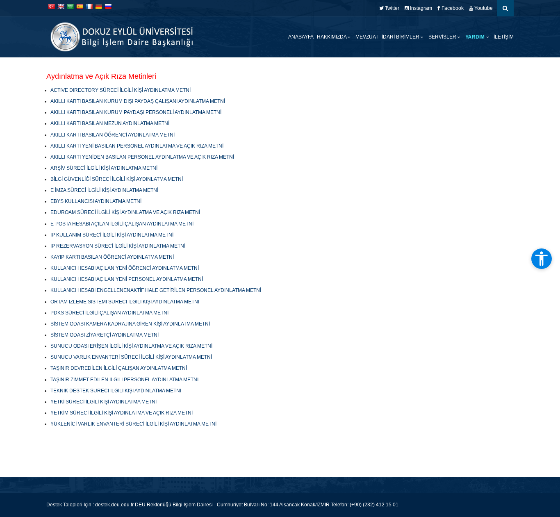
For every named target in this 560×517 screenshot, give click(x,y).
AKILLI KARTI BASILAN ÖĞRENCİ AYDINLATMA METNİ (112, 135)
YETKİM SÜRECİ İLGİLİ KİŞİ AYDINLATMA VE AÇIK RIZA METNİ (121, 413)
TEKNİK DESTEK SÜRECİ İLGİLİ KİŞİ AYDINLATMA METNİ (115, 391)
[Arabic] (70, 6)
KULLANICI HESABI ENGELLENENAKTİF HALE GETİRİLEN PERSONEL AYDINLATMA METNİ (155, 290)
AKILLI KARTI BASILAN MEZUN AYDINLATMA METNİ (109, 123)
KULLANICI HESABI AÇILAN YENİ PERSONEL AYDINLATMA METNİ (126, 279)
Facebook (452, 8)
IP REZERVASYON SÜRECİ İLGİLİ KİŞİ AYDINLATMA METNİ (117, 246)
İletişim (504, 37)
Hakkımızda (332, 37)
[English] (60, 6)
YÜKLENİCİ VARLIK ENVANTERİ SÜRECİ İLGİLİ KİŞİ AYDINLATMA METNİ (133, 424)
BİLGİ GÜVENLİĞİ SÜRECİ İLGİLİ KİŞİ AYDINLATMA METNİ (116, 179)
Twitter (391, 8)
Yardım (475, 37)
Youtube (483, 8)
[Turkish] (51, 6)
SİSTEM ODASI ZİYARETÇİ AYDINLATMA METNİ (104, 335)
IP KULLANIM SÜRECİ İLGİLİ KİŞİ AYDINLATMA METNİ (111, 235)
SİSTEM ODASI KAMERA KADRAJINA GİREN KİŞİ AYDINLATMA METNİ (130, 324)
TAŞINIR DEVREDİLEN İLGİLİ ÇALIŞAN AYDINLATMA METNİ (118, 368)
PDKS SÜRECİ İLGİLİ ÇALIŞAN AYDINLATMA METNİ (109, 313)
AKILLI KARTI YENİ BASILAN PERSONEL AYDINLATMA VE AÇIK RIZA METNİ (136, 146)
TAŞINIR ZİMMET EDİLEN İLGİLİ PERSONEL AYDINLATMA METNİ (124, 380)
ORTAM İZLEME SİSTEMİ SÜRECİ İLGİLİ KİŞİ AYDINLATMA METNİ (124, 302)
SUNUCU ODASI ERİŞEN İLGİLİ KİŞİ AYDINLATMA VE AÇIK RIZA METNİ (131, 346)
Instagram (420, 8)
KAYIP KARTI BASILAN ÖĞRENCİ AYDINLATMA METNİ (112, 257)
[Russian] (108, 6)
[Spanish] (79, 6)
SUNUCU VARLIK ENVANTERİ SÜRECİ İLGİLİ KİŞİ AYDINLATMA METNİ (131, 357)
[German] (98, 6)
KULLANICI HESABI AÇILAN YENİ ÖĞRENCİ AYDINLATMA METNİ (124, 268)
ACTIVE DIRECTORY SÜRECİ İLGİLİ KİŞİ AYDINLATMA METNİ (120, 90)
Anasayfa (301, 37)
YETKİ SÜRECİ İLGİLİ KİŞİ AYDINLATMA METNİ (103, 402)
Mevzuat (366, 37)
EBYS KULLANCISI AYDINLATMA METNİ (95, 201)
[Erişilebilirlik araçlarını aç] (541, 258)
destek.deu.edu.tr (114, 505)
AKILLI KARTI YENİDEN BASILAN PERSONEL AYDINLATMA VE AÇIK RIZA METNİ (142, 157)
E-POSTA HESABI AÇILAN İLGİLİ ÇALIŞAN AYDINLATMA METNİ (121, 224)
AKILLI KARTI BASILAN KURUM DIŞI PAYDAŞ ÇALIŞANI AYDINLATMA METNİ (137, 101)
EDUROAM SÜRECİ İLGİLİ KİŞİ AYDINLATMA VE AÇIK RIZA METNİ (125, 212)
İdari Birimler (401, 37)
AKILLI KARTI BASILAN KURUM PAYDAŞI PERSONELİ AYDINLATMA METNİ (135, 112)
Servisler (443, 37)
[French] (89, 6)
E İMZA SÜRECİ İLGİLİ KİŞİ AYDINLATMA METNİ (104, 190)
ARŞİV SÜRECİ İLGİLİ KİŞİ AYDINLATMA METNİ (103, 168)
